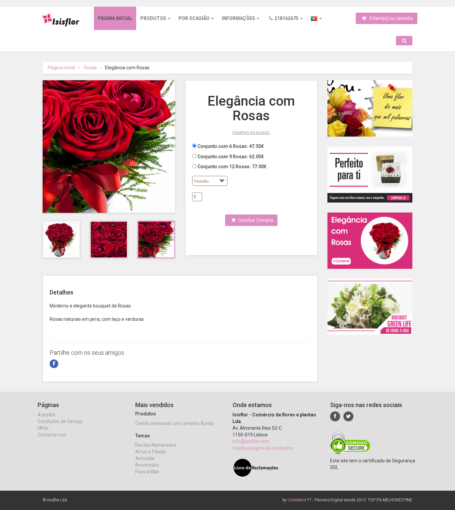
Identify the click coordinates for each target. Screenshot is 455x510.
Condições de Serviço (60, 421)
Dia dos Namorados (155, 445)
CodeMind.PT (299, 500)
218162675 (286, 18)
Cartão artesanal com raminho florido (174, 423)
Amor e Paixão (150, 451)
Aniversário (147, 465)
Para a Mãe (147, 471)
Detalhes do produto (251, 132)
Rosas (90, 67)
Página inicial (115, 18)
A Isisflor (47, 414)
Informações (239, 18)
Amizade (145, 458)
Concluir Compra (255, 220)
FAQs (43, 428)
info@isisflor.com (250, 441)
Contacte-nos (52, 434)
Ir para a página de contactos (262, 448)
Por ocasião (195, 18)
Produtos (153, 18)
